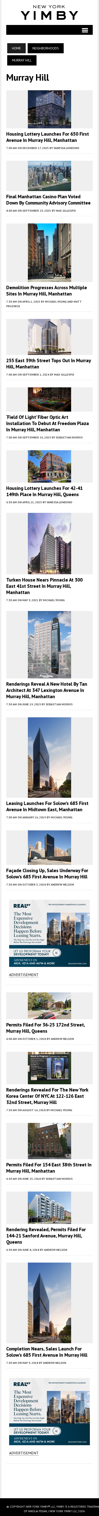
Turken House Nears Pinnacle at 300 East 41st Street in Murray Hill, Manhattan (44, 586)
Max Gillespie (66, 210)
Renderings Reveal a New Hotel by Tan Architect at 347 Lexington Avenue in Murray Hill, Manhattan (46, 690)
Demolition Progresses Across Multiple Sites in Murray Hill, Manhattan (46, 290)
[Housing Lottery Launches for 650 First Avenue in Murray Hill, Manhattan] (49, 125)
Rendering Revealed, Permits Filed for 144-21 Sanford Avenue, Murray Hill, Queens (46, 1235)
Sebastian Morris (69, 437)
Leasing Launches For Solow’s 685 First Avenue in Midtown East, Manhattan (47, 806)
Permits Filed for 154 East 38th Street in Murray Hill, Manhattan (49, 1168)
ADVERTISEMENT (23, 974)
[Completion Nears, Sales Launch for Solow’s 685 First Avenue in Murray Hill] (49, 1339)
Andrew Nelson (62, 884)
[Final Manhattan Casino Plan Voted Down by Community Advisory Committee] (49, 188)
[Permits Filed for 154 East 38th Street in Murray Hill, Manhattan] (49, 1155)
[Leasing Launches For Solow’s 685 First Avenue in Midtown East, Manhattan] (49, 794)
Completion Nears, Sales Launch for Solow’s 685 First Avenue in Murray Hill (46, 1352)
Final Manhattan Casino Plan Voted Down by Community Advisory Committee (48, 199)
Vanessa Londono (66, 148)
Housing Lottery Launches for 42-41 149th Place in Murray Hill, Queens (44, 491)
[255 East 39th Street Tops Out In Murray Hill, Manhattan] (49, 351)
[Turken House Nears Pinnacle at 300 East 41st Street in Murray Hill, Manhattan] (49, 571)
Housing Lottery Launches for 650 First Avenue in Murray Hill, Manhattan (47, 137)
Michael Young (54, 600)
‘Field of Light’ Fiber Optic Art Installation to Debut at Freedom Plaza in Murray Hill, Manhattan (47, 423)
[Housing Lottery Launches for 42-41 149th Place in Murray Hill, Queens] (49, 479)
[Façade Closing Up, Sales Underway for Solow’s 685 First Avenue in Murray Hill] (49, 861)
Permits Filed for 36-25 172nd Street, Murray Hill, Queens (45, 1028)
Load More (49, 1476)
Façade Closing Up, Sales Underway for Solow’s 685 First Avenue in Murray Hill (47, 873)
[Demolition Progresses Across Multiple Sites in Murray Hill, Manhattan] (49, 278)
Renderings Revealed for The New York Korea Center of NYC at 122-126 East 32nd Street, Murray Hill (47, 1096)
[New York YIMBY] (49, 12)
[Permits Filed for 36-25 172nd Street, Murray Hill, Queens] (49, 1016)
